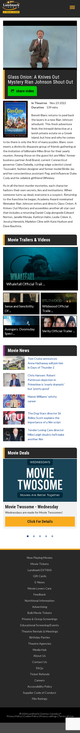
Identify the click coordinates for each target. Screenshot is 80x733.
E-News (40, 582)
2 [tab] (34, 536)
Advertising (39, 606)
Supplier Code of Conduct (39, 692)
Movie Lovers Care (39, 588)
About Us (39, 655)
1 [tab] (28, 536)
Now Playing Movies (40, 557)
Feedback (39, 594)
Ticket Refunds (40, 674)
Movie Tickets (40, 564)
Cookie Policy (30, 716)
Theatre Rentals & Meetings (39, 631)
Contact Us (39, 662)
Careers (39, 680)
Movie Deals (18, 452)
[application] (40, 47)
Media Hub (40, 649)
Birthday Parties (39, 637)
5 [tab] (52, 536)
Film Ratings (39, 698)
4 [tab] (46, 536)
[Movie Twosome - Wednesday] (40, 480)
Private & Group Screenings (39, 619)
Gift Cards (39, 576)
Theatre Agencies (39, 643)
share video (25, 91)
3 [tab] (40, 536)
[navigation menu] (72, 7)
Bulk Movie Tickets (39, 612)
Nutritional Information (39, 600)
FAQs (39, 668)
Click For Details (40, 521)
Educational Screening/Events (39, 625)
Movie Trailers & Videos (29, 239)
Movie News (18, 350)
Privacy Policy (14, 716)
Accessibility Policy (39, 686)
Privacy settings (48, 716)
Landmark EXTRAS (40, 570)
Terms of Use (66, 716)
